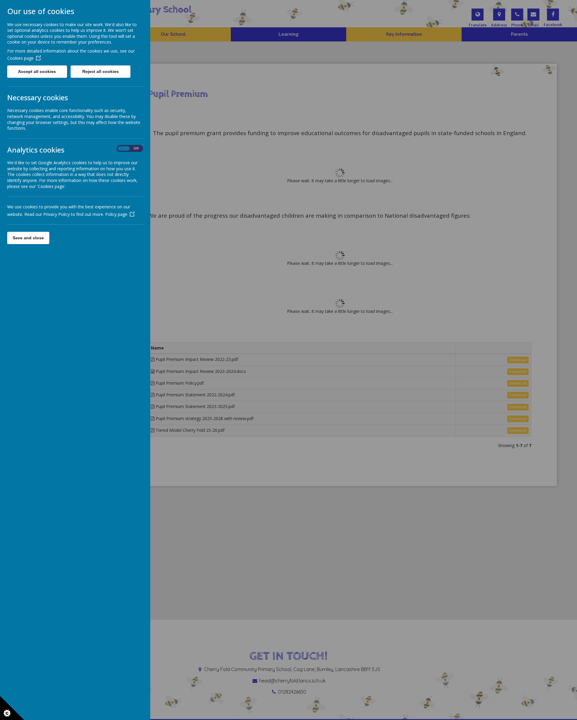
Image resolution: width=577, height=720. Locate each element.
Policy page (116, 214)
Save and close (28, 237)
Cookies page (20, 58)
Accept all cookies (37, 71)
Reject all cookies (100, 71)
